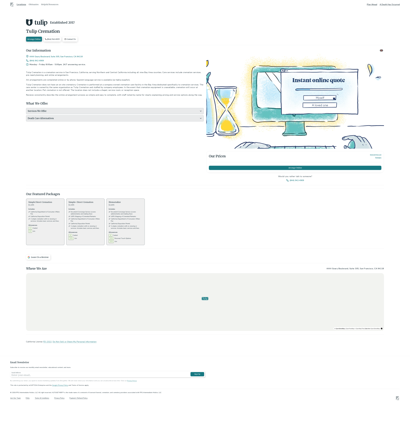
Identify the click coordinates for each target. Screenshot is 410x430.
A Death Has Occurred (390, 4)
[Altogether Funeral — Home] (12, 4)
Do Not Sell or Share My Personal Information (75, 406)
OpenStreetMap (375, 393)
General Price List (375, 155)
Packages (378, 157)
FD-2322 (47, 406)
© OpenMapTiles (359, 393)
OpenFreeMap (350, 393)
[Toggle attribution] (381, 392)
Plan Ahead (372, 4)
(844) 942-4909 (36, 61)
